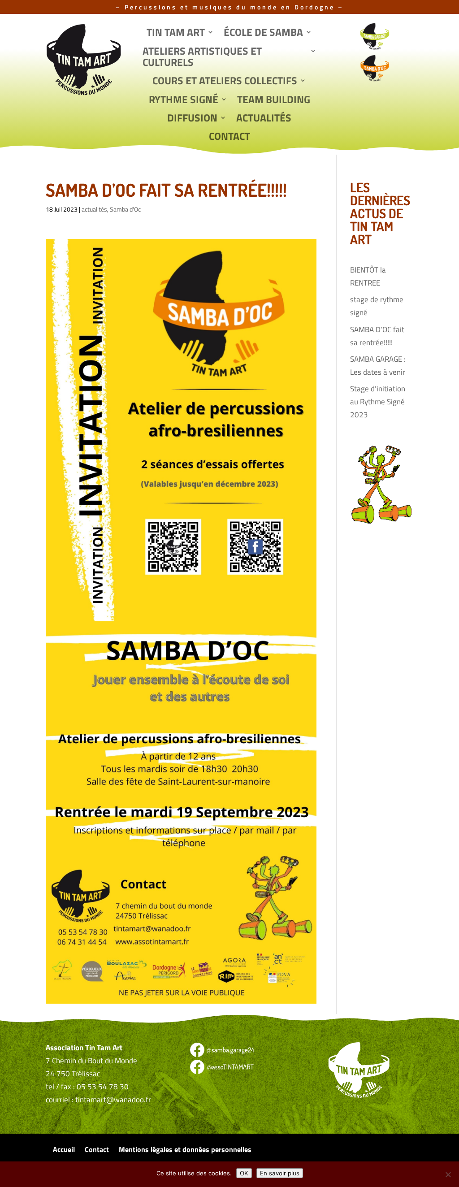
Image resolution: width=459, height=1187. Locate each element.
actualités (94, 209)
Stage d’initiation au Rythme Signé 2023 (377, 401)
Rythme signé (183, 100)
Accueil (64, 1150)
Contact (229, 137)
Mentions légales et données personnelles (185, 1150)
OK (244, 1173)
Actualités (263, 119)
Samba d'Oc (125, 209)
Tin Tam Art (176, 33)
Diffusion (192, 119)
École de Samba (263, 33)
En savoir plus (279, 1173)
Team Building (273, 100)
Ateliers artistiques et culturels (202, 57)
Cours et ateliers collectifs (224, 81)
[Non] (447, 1174)
